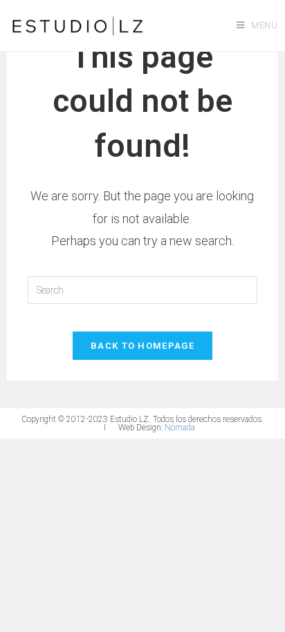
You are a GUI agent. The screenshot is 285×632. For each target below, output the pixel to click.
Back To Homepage (142, 346)
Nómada (180, 427)
